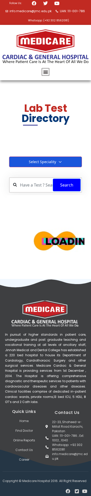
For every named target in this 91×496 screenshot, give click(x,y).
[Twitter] (45, 3)
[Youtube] (57, 3)
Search (66, 185)
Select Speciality (42, 161)
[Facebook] (34, 3)
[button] (46, 72)
